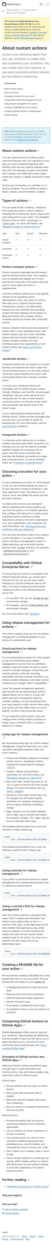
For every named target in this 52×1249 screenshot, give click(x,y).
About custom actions (15, 13)
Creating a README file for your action (22, 967)
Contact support (12, 1213)
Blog (28, 1239)
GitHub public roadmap (28, 140)
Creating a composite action (28, 462)
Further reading (14, 1180)
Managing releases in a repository (24, 777)
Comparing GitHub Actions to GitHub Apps (25, 1023)
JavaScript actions (14, 358)
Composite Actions (14, 434)
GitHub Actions (12, 10)
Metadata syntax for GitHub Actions (21, 226)
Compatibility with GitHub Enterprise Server (22, 565)
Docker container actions (18, 266)
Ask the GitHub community (16, 1209)
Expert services (17, 1239)
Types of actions (15, 200)
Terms (24, 1236)
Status (41, 1236)
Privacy (32, 1236)
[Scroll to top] (46, 1243)
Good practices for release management (19, 650)
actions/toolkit (9, 426)
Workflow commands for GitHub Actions (27, 1186)
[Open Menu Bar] (47, 4)
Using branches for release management (19, 872)
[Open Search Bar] (41, 4)
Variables (34, 613)
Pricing (5, 1239)
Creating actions (29, 10)
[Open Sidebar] (3, 11)
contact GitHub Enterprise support (28, 38)
